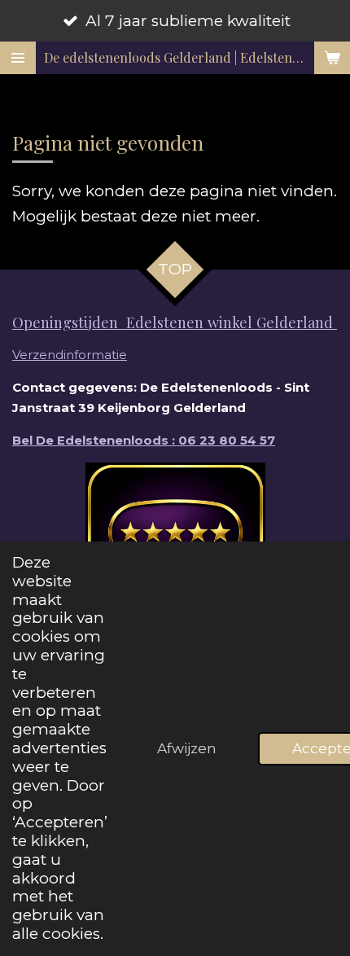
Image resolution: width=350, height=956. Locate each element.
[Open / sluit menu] (18, 58)
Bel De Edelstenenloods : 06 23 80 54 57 (143, 440)
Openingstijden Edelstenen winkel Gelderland (174, 322)
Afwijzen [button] (187, 747)
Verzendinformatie (69, 354)
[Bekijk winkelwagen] (332, 58)
